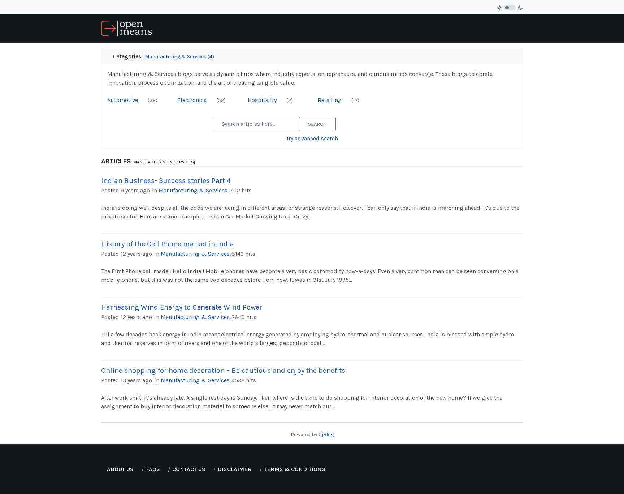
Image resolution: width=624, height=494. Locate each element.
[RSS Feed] (143, 100)
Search (317, 124)
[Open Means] (126, 28)
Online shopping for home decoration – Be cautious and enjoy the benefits (223, 370)
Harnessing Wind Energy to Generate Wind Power (181, 307)
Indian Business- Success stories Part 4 (166, 180)
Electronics (192, 100)
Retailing (330, 100)
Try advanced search (312, 138)
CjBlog (326, 434)
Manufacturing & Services (193, 190)
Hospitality (263, 100)
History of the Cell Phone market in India (167, 244)
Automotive (123, 100)
